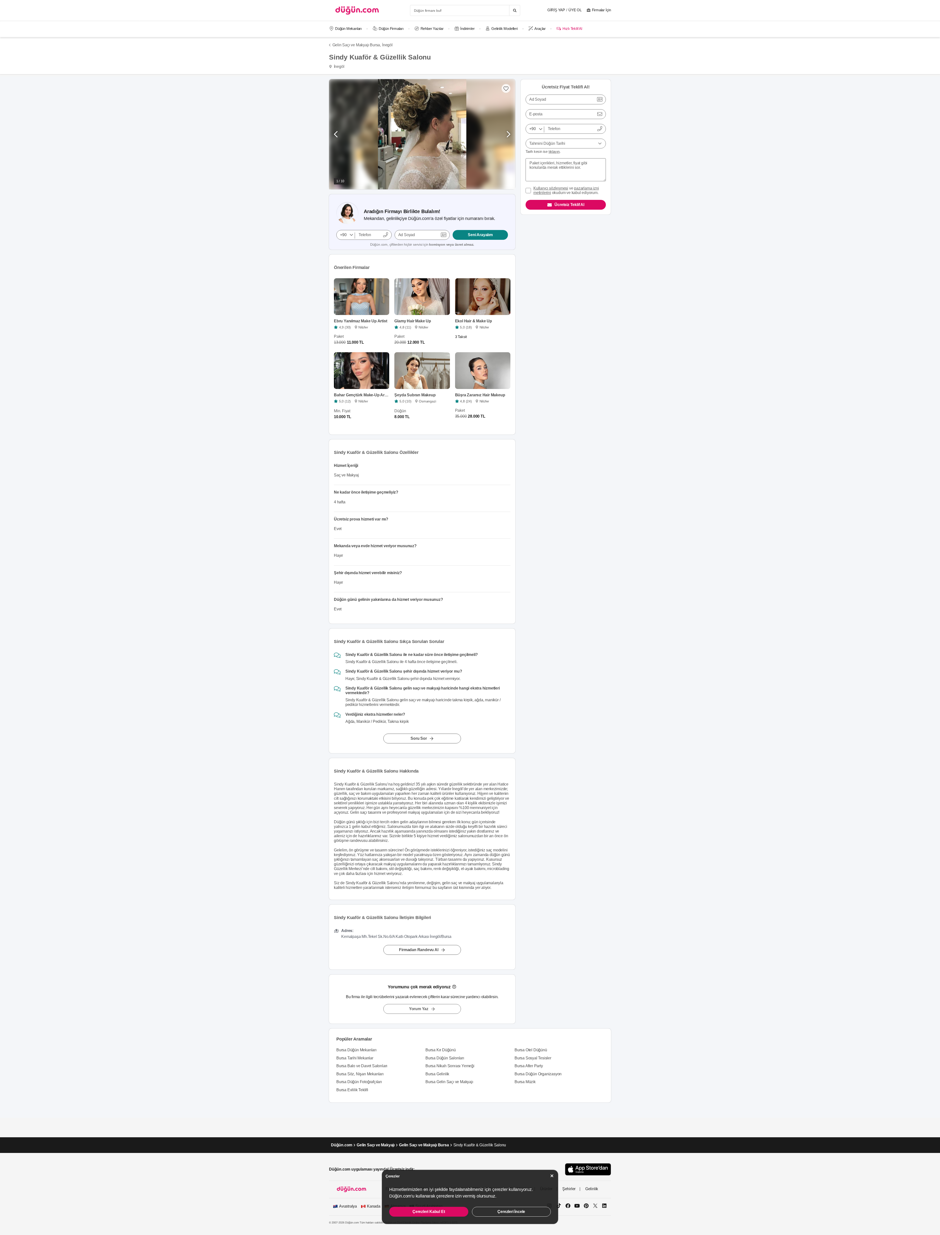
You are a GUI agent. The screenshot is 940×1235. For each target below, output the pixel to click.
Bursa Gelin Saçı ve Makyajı (449, 1082)
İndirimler (467, 28)
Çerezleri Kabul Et (428, 1212)
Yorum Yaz (418, 1009)
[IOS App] (588, 1169)
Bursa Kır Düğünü (440, 1050)
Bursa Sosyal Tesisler (533, 1058)
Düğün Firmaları (391, 28)
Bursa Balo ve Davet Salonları (361, 1066)
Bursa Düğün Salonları (444, 1058)
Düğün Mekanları (348, 28)
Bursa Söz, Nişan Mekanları (360, 1074)
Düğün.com (341, 1145)
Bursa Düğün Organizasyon (538, 1074)
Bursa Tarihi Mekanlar (354, 1058)
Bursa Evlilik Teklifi (352, 1090)
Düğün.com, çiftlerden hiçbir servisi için (422, 244)
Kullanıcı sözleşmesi (550, 188)
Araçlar (540, 28)
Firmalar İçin (601, 10)
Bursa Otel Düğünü (531, 1050)
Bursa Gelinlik (437, 1074)
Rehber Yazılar (432, 28)
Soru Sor (419, 738)
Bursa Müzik (525, 1082)
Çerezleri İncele (511, 1212)
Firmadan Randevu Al (418, 950)
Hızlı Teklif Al (572, 28)
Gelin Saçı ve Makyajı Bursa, (356, 45)
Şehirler (569, 1189)
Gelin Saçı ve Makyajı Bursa (424, 1145)
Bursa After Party (529, 1066)
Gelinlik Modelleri (504, 28)
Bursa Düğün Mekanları (356, 1050)
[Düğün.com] (357, 10)
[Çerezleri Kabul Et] (552, 1176)
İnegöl (387, 45)
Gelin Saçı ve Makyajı (376, 1145)
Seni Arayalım (480, 235)
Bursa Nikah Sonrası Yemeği (449, 1066)
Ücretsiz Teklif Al (569, 205)
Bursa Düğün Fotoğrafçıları (359, 1082)
